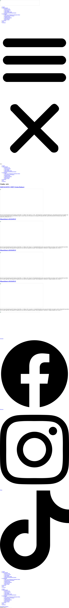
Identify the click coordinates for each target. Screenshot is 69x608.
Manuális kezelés (7, 16)
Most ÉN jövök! (7, 8)
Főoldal (3, 165)
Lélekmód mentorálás (8, 17)
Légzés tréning (6, 10)
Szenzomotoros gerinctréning (9, 15)
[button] (34, 94)
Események (4, 20)
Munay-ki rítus (6, 19)
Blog (3, 21)
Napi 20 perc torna (7, 9)
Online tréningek (5, 7)
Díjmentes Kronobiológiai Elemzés (10, 12)
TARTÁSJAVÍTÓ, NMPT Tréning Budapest (12, 187)
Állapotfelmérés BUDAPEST (8, 219)
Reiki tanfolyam (7, 18)
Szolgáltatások (4, 13)
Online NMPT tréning (8, 11)
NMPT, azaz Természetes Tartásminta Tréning (12, 14)
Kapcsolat (4, 22)
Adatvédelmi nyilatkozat (4, 606)
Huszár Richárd (9, 607)
